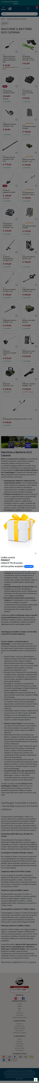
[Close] (35, 553)
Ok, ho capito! (29, 566)
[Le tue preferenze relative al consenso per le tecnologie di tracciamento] (35, 1079)
